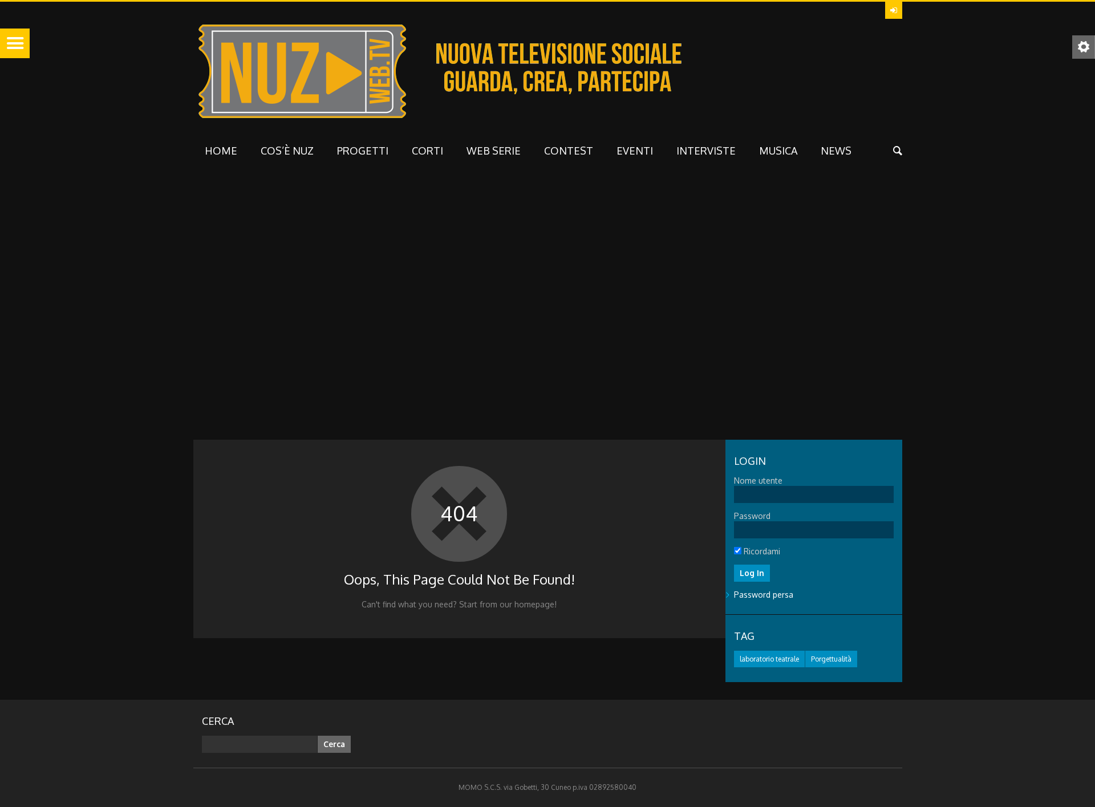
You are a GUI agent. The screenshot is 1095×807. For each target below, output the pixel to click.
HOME (221, 150)
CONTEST (568, 150)
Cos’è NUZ (287, 150)
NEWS (836, 150)
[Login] (893, 10)
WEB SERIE (494, 150)
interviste (706, 150)
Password (752, 516)
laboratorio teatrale (769, 659)
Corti (427, 150)
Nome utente (758, 480)
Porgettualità (831, 659)
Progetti (362, 150)
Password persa (763, 594)
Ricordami (760, 551)
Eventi (635, 150)
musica (778, 150)
